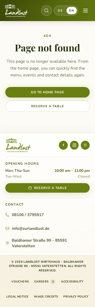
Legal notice (17, 297)
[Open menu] (85, 10)
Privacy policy (75, 297)
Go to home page (47, 92)
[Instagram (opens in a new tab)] (74, 145)
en (71, 10)
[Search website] (46, 10)
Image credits (46, 297)
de (60, 10)
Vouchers (20, 283)
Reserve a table (47, 106)
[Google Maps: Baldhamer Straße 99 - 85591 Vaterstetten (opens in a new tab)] (85, 145)
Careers (44, 282)
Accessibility (72, 282)
